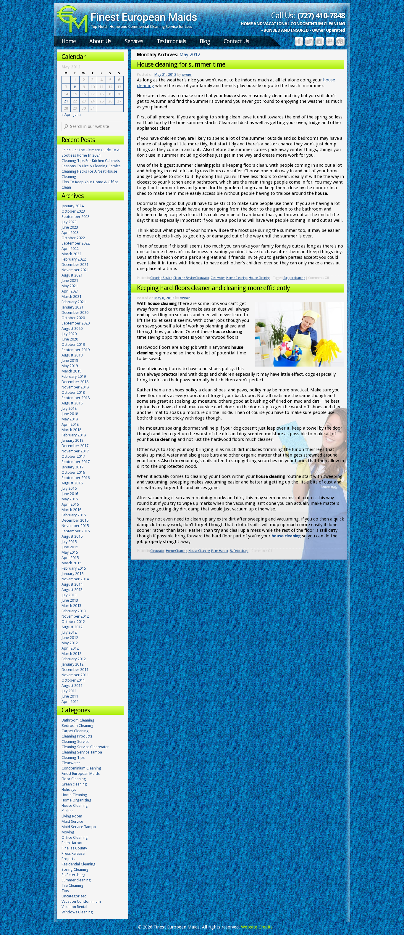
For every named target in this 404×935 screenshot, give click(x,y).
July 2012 (69, 632)
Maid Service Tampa (79, 827)
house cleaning (286, 536)
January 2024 (72, 206)
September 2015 (76, 531)
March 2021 (71, 296)
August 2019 (72, 355)
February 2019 (74, 376)
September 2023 (76, 216)
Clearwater (217, 278)
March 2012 (71, 653)
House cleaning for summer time (181, 64)
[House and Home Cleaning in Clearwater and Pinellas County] (126, 31)
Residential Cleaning (79, 864)
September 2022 (76, 243)
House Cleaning (259, 278)
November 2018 (75, 387)
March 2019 (71, 371)
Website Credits (257, 927)
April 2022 (70, 248)
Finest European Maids (81, 773)
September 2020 (76, 323)
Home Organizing (76, 800)
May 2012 (70, 643)
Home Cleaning (236, 278)
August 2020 (72, 328)
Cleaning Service (161, 278)
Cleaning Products (77, 736)
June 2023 (70, 227)
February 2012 (74, 659)
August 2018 (72, 403)
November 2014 (75, 579)
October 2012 (73, 621)
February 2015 (74, 568)
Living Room (72, 816)
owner (187, 75)
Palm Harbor (219, 551)
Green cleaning (74, 784)
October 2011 (73, 680)
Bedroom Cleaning (77, 725)
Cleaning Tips (73, 757)
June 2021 (70, 280)
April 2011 (70, 701)
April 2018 (70, 424)
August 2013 (72, 589)
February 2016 (74, 515)
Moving (68, 832)
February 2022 (74, 259)
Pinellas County (74, 848)
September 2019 (76, 350)
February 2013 (74, 611)
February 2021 (74, 302)
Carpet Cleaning (75, 731)
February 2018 (74, 435)
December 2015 (75, 520)
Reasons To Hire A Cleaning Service (91, 166)
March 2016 (71, 509)
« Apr (66, 114)
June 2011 (70, 696)
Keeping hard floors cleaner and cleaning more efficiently (213, 288)
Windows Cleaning (77, 912)
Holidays (69, 789)
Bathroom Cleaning (78, 720)
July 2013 (69, 595)
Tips (65, 891)
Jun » (77, 114)
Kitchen (68, 811)
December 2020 (75, 312)
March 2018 (71, 430)
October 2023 (73, 211)
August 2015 (72, 536)
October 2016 (73, 472)
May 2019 (70, 366)
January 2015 (72, 573)
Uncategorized (74, 896)
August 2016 (72, 483)
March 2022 (71, 254)
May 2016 (70, 499)
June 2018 (70, 414)
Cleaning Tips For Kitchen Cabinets (91, 160)
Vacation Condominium (81, 901)
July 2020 (69, 334)
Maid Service (72, 821)
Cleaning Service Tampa (82, 752)
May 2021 (70, 286)
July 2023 (69, 222)
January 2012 (72, 664)
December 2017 (75, 446)
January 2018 (72, 440)
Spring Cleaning (75, 869)
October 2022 (73, 238)
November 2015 (75, 525)
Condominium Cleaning (81, 768)
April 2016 (70, 504)
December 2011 (75, 669)
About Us (100, 41)
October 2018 (73, 392)
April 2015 (70, 557)
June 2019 (70, 360)
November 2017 (75, 451)
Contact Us (236, 41)
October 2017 (73, 456)
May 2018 (70, 419)
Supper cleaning (294, 278)
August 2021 (72, 275)
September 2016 (76, 477)
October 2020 (73, 318)
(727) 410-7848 (321, 15)
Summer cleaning (76, 880)
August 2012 (72, 627)
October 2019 (73, 344)
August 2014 (72, 584)
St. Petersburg (239, 551)
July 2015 (69, 541)
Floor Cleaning (74, 779)
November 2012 (75, 616)
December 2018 (75, 382)
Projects (68, 859)
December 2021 (75, 264)
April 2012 (70, 648)
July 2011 (69, 691)
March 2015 (71, 563)
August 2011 (72, 685)
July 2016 (69, 488)
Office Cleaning (75, 837)
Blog (205, 41)
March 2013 (71, 605)
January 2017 (72, 467)
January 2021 (72, 307)
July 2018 (69, 408)
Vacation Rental (74, 907)
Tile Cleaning (72, 885)
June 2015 (70, 547)
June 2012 (70, 637)
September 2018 (76, 398)
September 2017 (76, 462)
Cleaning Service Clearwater (191, 278)
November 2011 (75, 675)
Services (134, 41)
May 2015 (70, 552)
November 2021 (75, 270)
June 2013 (70, 600)
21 (66, 101)
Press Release (73, 853)
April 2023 (70, 232)
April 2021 (70, 291)
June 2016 (70, 493)
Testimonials (171, 41)
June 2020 (70, 339)
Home (69, 41)
